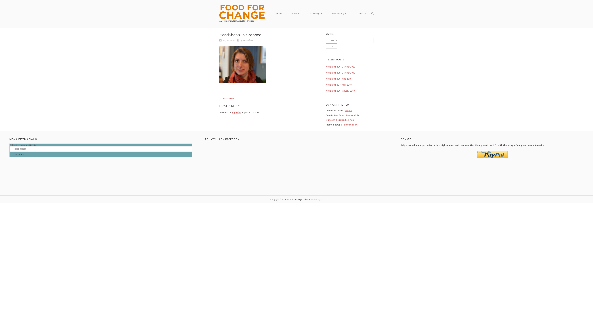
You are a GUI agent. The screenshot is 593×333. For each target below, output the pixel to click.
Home (279, 13)
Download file (352, 115)
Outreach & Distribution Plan (340, 120)
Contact (361, 13)
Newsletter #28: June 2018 (338, 79)
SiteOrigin (317, 199)
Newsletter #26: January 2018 (340, 91)
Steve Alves (248, 40)
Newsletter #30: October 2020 (340, 67)
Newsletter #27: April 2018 (339, 85)
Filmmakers (228, 98)
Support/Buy (339, 13)
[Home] (242, 11)
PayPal (348, 110)
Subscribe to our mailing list (23, 145)
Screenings (316, 13)
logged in (236, 112)
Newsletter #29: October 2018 (340, 73)
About (296, 13)
